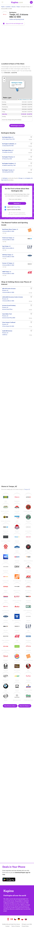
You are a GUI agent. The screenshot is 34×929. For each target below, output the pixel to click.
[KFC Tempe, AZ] (28, 666)
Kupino (3, 6)
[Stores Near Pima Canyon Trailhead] (17, 324)
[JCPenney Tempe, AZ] (28, 646)
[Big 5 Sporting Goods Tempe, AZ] (17, 617)
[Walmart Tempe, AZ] (17, 537)
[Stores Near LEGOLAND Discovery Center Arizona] (17, 299)
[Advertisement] (17, 44)
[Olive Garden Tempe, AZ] (17, 666)
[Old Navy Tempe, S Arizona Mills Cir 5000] (17, 256)
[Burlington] (4, 15)
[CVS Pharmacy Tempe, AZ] (5, 607)
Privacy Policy (17, 207)
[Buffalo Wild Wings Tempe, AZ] (5, 517)
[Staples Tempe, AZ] (5, 587)
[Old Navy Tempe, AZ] (5, 617)
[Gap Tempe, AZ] (28, 627)
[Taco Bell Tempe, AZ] (5, 666)
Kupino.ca (11, 919)
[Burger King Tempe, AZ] (17, 656)
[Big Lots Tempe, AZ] (5, 627)
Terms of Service (15, 926)
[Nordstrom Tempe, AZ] (5, 567)
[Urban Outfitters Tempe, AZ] (5, 637)
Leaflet (20, 99)
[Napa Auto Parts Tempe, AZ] (28, 686)
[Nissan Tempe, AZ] (5, 696)
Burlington (5, 178)
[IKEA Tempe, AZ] (5, 497)
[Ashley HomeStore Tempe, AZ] (28, 557)
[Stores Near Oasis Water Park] (17, 316)
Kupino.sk (26, 919)
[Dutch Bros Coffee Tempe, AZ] (5, 537)
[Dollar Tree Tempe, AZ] (17, 646)
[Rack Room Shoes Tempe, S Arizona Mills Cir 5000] (17, 231)
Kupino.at (8, 919)
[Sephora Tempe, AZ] (28, 617)
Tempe (18, 6)
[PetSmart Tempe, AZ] (17, 557)
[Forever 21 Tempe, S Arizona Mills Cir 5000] (17, 265)
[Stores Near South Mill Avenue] (17, 333)
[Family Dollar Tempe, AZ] (5, 577)
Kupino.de (18, 919)
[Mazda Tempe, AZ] (17, 686)
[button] (13, 23)
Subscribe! (17, 203)
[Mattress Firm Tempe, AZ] (17, 587)
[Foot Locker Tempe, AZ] (28, 567)
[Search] (31, 2)
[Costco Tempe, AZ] (5, 597)
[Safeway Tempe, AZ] (28, 497)
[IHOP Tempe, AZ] (17, 517)
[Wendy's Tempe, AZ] (17, 527)
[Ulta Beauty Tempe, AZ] (5, 676)
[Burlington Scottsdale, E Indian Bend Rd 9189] (17, 145)
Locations (8, 6)
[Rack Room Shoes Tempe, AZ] (28, 656)
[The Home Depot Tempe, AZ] (17, 577)
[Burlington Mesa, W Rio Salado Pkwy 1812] (17, 138)
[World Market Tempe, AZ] (28, 587)
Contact (7, 926)
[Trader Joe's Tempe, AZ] (28, 537)
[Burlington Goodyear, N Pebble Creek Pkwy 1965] (17, 164)
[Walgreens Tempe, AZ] (17, 497)
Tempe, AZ (27, 489)
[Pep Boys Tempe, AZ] (28, 676)
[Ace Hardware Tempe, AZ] (28, 577)
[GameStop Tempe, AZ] (28, 597)
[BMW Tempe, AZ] (5, 686)
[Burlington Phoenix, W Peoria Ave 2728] (17, 158)
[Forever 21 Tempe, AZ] (17, 627)
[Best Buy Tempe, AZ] (5, 557)
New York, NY (4, 180)
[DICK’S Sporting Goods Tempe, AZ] (28, 607)
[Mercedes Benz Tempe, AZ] (17, 696)
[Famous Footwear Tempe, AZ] (17, 597)
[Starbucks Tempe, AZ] (28, 517)
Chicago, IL (21, 178)
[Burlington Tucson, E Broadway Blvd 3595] (17, 171)
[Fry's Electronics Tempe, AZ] (5, 646)
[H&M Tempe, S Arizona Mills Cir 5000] (17, 273)
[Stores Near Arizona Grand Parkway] (17, 307)
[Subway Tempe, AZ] (17, 676)
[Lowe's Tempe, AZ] (17, 547)
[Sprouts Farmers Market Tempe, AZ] (5, 507)
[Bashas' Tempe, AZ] (17, 607)
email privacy (22, 212)
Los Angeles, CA (28, 178)
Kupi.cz (15, 919)
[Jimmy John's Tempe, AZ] (28, 547)
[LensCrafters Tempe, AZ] (28, 527)
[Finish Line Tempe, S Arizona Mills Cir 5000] (17, 239)
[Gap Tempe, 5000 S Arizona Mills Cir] (17, 248)
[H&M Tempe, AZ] (17, 637)
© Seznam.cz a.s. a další (27, 99)
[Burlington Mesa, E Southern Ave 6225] (17, 151)
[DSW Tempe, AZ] (17, 567)
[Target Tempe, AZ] (5, 547)
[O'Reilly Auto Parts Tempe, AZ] (28, 696)
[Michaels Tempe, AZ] (5, 656)
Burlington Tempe (17, 82)
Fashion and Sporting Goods (16, 19)
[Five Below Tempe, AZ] (28, 637)
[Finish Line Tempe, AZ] (5, 527)
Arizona (13, 6)
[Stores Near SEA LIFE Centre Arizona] (17, 290)
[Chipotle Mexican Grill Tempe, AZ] (28, 507)
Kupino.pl (22, 919)
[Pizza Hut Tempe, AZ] (17, 507)
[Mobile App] (9, 880)
